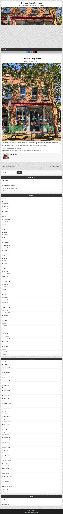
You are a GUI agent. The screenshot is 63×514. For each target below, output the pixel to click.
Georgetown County (7, 419)
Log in (3, 499)
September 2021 (6, 250)
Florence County (6, 416)
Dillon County (5, 406)
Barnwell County (6, 374)
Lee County (4, 445)
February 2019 (5, 331)
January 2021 (5, 271)
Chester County (5, 393)
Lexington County (6, 447)
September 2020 (6, 281)
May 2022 (4, 229)
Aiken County (5, 364)
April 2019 (4, 325)
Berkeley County (6, 380)
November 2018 (6, 338)
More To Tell (5, 458)
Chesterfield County (7, 395)
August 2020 (5, 284)
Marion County (5, 450)
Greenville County (6, 421)
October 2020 (5, 279)
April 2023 (4, 201)
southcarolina (30, 150)
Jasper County (5, 434)
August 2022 (5, 221)
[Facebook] (29, 52)
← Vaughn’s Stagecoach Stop (8, 166)
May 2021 (4, 260)
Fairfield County (6, 413)
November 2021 (6, 245)
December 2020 (6, 273)
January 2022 (5, 240)
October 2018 (5, 341)
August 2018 (5, 346)
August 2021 (5, 253)
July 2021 (4, 255)
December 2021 (5, 242)
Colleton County (6, 400)
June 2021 (4, 258)
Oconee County (5, 463)
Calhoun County (5, 385)
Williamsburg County (7, 486)
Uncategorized (5, 481)
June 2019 (4, 320)
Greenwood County (6, 424)
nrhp (25, 150)
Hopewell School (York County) (9, 188)
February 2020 (5, 299)
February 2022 (5, 237)
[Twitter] (27, 52)
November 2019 (6, 307)
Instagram (36, 56)
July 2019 (4, 318)
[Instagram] (31, 52)
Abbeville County (6, 361)
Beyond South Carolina (7, 382)
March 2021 (4, 266)
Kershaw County (6, 437)
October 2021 (5, 247)
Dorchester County (29, 56)
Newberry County (6, 460)
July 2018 (4, 349)
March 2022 (5, 234)
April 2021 (4, 263)
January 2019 (5, 333)
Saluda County (5, 473)
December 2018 (5, 336)
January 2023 (5, 208)
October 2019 (5, 310)
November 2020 (6, 276)
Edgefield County (6, 411)
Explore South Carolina (31, 3)
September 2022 (6, 219)
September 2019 (6, 312)
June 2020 (4, 289)
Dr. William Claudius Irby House (9, 190)
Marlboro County (6, 452)
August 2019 (5, 315)
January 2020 (5, 302)
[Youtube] (34, 52)
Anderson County (6, 369)
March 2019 (4, 328)
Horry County (5, 429)
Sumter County (5, 478)
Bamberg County (6, 372)
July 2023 (4, 198)
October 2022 (5, 216)
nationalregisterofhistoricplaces (15, 150)
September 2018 (6, 344)
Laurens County (5, 442)
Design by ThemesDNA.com (31, 512)
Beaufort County (6, 377)
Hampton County (6, 426)
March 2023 (5, 203)
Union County (5, 484)
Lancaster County (6, 439)
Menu (4, 49)
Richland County (6, 471)
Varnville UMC (5, 180)
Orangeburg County (6, 465)
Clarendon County (6, 398)
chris (26, 61)
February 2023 (5, 206)
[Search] (36, 52)
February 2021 (5, 268)
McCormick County (6, 455)
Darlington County (6, 403)
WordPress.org (5, 504)
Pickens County (5, 468)
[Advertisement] (31, 36)
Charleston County (6, 387)
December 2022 (6, 211)
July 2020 (4, 286)
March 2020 (5, 297)
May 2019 (4, 323)
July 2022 (4, 224)
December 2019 (5, 305)
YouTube (4, 491)
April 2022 (4, 232)
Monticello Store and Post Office (9, 183)
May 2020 (4, 292)
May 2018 (4, 354)
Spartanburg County (7, 476)
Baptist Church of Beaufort (8, 185)
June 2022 (4, 227)
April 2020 (4, 294)
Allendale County (6, 367)
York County (5, 489)
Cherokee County (6, 390)
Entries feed (5, 502)
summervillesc (37, 150)
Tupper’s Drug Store (31, 58)
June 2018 (4, 351)
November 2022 (6, 214)
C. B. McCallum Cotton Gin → (55, 166)
